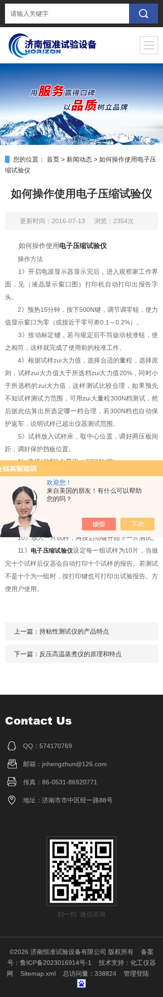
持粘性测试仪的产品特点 (74, 631)
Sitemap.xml (38, 973)
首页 (53, 159)
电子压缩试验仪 (83, 245)
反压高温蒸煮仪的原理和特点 (80, 654)
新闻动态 (79, 159)
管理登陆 (136, 973)
